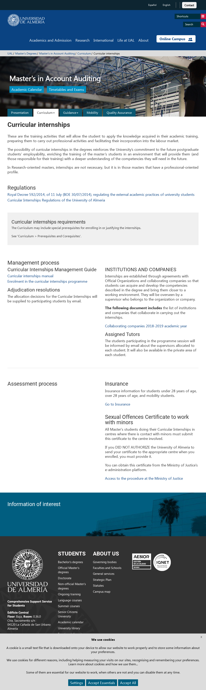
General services (103, 574)
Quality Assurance (119, 112)
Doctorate (64, 578)
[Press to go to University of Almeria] (27, 570)
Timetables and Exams (66, 89)
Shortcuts (182, 16)
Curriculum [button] (45, 112)
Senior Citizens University (67, 614)
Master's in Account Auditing (57, 53)
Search (189, 24)
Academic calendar (70, 622)
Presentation (20, 112)
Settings (76, 682)
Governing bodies (104, 562)
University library (69, 628)
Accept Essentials (101, 682)
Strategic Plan (102, 580)
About (143, 40)
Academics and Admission (50, 40)
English (166, 4)
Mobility (92, 112)
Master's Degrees (26, 53)
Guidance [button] (69, 112)
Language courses (70, 600)
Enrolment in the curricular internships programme (47, 281)
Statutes (98, 585)
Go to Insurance (117, 404)
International (103, 40)
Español (152, 4)
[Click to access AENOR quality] (151, 562)
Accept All (128, 682)
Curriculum (84, 53)
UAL (10, 53)
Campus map (101, 591)
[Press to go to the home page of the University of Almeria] (26, 20)
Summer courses (69, 606)
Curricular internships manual (30, 275)
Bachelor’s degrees (70, 562)
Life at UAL (125, 40)
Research (82, 40)
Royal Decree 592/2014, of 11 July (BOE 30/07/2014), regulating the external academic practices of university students (101, 194)
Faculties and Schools (107, 568)
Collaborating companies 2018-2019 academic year (146, 325)
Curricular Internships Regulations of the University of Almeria (56, 199)
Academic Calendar (26, 89)
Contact (189, 5)
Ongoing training (69, 594)
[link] (189, 4)
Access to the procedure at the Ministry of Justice (144, 478)
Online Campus (173, 38)
